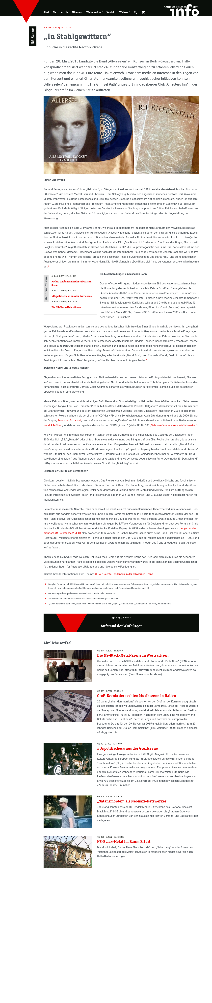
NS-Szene (32, 36)
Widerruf (124, 12)
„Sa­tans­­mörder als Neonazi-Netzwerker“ (173, 425)
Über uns (77, 12)
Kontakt (110, 12)
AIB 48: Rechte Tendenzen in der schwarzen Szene (124, 574)
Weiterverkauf (94, 12)
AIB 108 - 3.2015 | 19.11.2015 (57, 27)
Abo (55, 12)
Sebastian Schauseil (69, 420)
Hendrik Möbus (52, 425)
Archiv (64, 12)
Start (46, 12)
